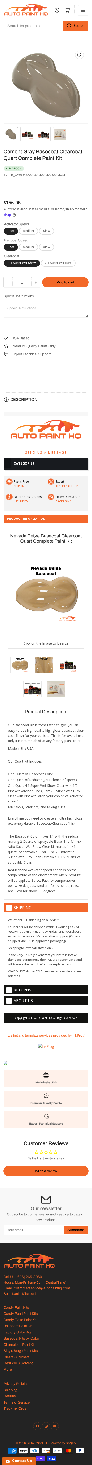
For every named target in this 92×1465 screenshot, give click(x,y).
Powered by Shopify (62, 1443)
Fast (11, 231)
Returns (22, 989)
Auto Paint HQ (37, 1443)
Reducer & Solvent (18, 1363)
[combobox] (46, 26)
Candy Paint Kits (16, 1307)
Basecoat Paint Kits (18, 1326)
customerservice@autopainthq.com (42, 1288)
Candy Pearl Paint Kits (21, 1313)
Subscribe (75, 1230)
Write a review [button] (46, 1171)
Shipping (22, 907)
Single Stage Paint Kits (21, 1351)
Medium (28, 231)
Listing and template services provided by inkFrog (46, 1035)
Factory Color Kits (18, 1332)
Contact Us (21, 1461)
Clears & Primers (17, 1357)
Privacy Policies (16, 1384)
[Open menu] (83, 10)
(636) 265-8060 (29, 1277)
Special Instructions (19, 296)
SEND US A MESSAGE (46, 452)
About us (23, 1000)
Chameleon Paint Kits (20, 1345)
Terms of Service (17, 1402)
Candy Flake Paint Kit (20, 1320)
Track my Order (16, 1408)
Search (79, 26)
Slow (46, 231)
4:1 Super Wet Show (22, 263)
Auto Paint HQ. (43, 1018)
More (8, 1369)
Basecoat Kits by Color (21, 1338)
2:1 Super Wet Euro (58, 263)
